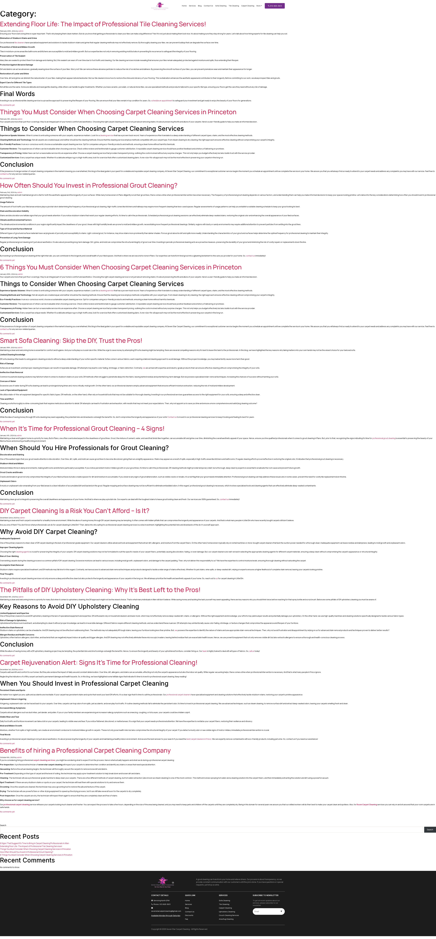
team (204, 651)
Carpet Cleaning (247, 6)
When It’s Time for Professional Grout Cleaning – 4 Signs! (82, 428)
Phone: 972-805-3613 (162, 904)
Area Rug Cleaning (226, 919)
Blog (200, 6)
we (144, 368)
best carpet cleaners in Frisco (198, 739)
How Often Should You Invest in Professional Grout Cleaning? (88, 185)
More (258, 6)
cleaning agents (22, 551)
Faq (186, 919)
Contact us (172, 417)
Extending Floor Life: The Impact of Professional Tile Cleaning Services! (103, 24)
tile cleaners (19, 42)
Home (184, 6)
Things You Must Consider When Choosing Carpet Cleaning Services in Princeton (118, 112)
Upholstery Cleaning (227, 911)
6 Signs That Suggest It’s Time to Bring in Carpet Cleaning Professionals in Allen (34, 843)
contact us (4, 174)
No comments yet (7, 105)
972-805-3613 (276, 6)
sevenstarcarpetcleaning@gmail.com (166, 911)
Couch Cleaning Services (229, 915)
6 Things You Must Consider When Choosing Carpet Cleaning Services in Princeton (121, 267)
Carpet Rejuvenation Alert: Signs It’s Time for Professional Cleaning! (99, 662)
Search (3, 825)
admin (21, 31)
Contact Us (208, 6)
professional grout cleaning (383, 438)
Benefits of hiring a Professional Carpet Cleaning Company (85, 750)
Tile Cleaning (234, 6)
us (217, 578)
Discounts (189, 915)
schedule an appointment (161, 100)
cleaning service (107, 135)
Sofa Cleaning (220, 6)
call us (251, 651)
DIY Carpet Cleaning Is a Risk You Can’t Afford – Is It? (74, 510)
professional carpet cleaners (178, 694)
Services (192, 6)
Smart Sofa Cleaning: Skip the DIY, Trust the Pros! (71, 340)
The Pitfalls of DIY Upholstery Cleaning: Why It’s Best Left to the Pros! (100, 589)
